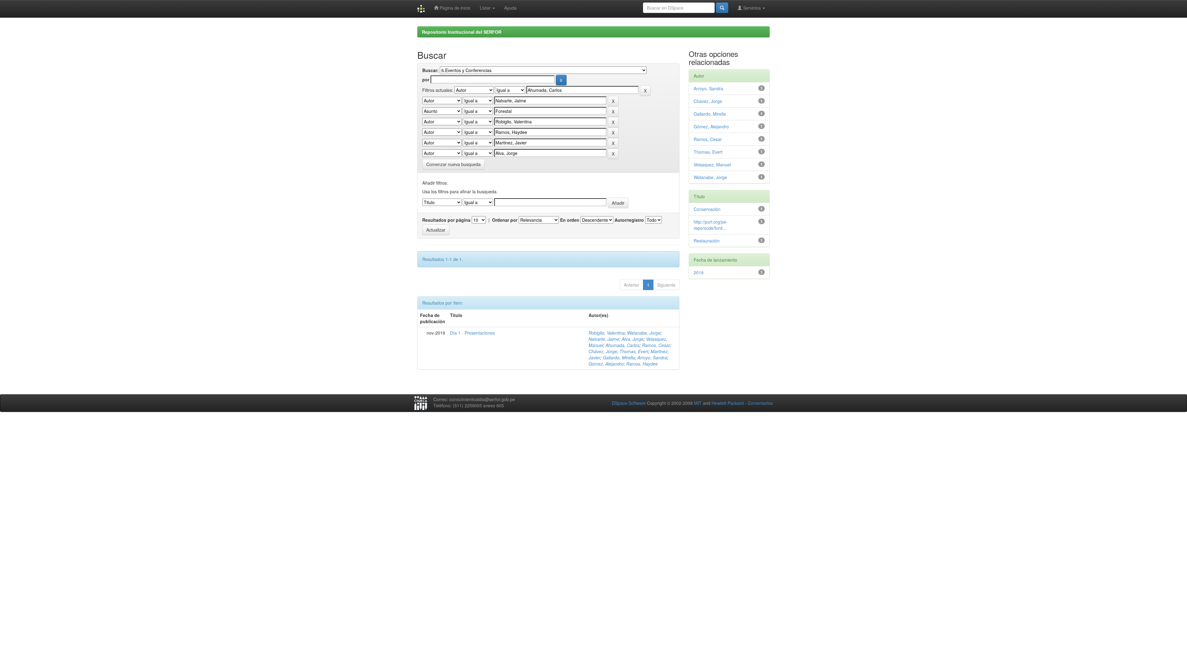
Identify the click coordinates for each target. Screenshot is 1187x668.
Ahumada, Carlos (623, 345)
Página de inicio (454, 8)
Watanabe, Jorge (644, 333)
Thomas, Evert (633, 351)
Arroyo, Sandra (652, 357)
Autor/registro (629, 220)
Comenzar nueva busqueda (453, 164)
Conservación (707, 209)
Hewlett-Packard (728, 403)
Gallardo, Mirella (619, 357)
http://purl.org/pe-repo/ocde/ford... (711, 225)
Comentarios (760, 403)
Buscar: (430, 70)
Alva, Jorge (633, 339)
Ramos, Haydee (642, 364)
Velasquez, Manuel (712, 164)
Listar (486, 8)
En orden (569, 220)
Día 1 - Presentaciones (472, 333)
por (425, 79)
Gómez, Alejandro (606, 364)
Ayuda (510, 8)
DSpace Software (629, 403)
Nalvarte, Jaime (604, 339)
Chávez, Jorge (603, 351)
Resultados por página (446, 220)
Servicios (752, 8)
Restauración (707, 241)
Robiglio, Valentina (607, 333)
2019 (699, 272)
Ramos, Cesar (656, 345)
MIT (698, 403)
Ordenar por (504, 220)
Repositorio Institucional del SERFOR (461, 32)
